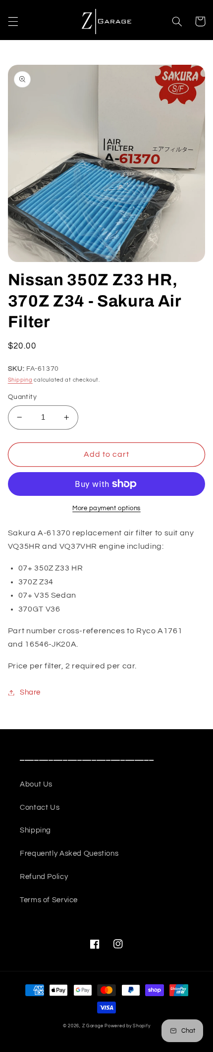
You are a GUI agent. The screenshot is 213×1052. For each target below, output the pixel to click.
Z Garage (93, 1026)
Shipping (20, 380)
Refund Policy (44, 876)
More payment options (106, 508)
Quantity (22, 397)
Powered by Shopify (127, 1026)
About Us (36, 784)
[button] (12, 21)
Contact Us (39, 807)
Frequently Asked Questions (69, 853)
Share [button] (30, 692)
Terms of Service (49, 900)
